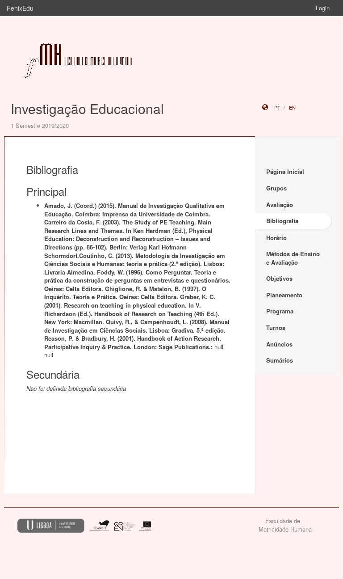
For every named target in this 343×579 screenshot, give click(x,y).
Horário (276, 237)
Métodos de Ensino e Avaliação (293, 257)
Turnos (275, 327)
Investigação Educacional (87, 108)
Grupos (276, 188)
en (292, 107)
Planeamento (284, 295)
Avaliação (279, 204)
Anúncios (279, 344)
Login (323, 8)
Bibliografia (282, 220)
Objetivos (279, 278)
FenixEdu (20, 8)
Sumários (279, 360)
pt (277, 107)
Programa (279, 311)
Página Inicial (285, 171)
